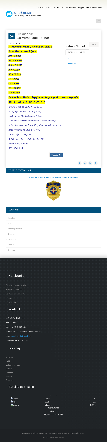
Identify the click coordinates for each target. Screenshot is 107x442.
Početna (11, 218)
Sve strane (72, 63)
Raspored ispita (41, 433)
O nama (11, 250)
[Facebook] (8, 2)
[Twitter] (13, 2)
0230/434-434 (45, 8)
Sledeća (55, 155)
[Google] (18, 2)
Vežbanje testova (15, 229)
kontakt (11, 245)
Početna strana (28, 433)
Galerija (11, 234)
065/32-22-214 (59, 8)
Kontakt (81, 433)
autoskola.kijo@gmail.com (79, 8)
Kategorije (53, 433)
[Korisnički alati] (94, 44)
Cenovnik (12, 239)
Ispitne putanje (63, 433)
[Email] (28, 2)
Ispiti (10, 223)
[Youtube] (23, 2)
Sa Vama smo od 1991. (77, 52)
